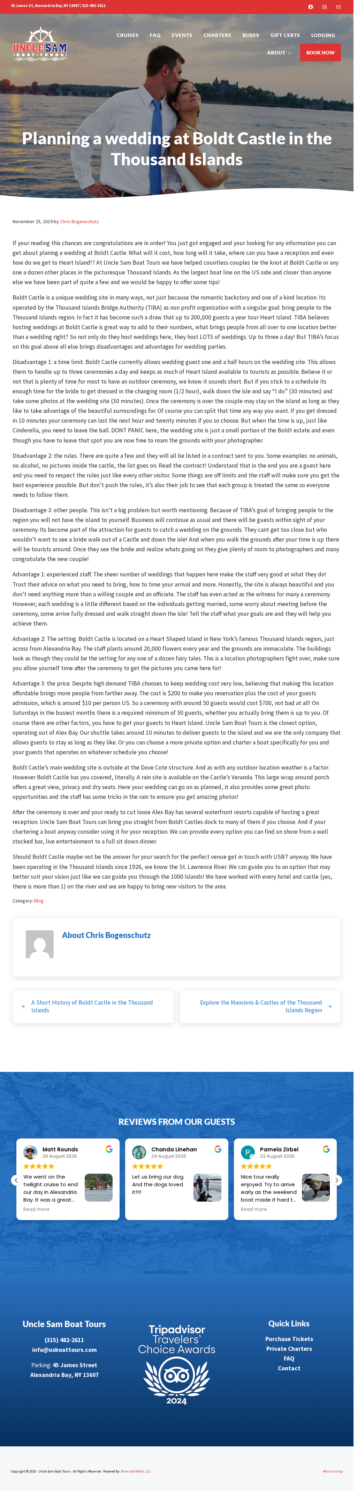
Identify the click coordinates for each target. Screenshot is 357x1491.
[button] (337, 1180)
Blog (39, 901)
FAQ (289, 1358)
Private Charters (289, 1349)
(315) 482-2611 (64, 1340)
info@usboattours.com (64, 1350)
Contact (289, 1368)
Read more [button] (145, 1209)
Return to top (333, 1471)
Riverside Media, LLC (136, 1471)
